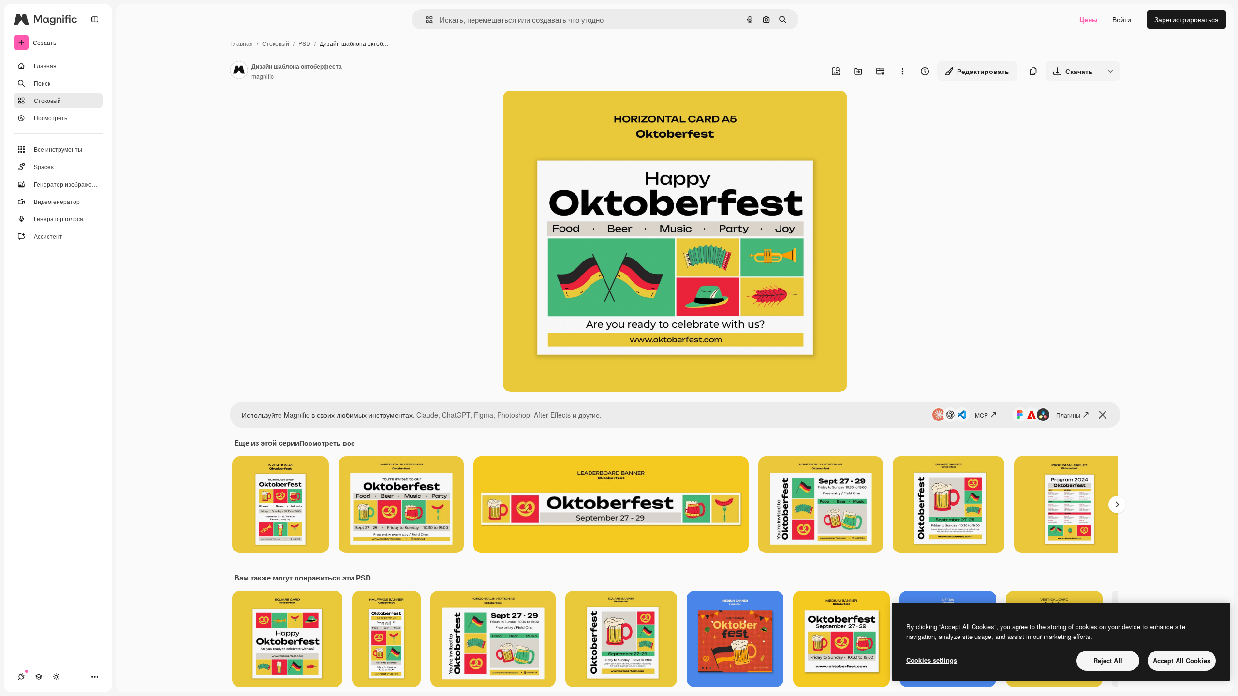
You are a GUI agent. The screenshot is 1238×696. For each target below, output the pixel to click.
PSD (304, 43)
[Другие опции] (902, 71)
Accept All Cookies (1181, 660)
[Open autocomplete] (425, 19)
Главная (241, 43)
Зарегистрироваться (1186, 19)
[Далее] (1117, 504)
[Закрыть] (1102, 414)
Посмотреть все (327, 443)
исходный (567, 109)
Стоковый (275, 43)
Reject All (1107, 660)
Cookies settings (931, 660)
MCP (981, 415)
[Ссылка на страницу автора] (239, 71)
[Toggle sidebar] (95, 19)
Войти (1121, 19)
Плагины (1068, 415)
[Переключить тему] (56, 676)
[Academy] (38, 676)
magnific (262, 76)
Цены (1088, 19)
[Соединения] (21, 676)
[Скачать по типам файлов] (1110, 71)
